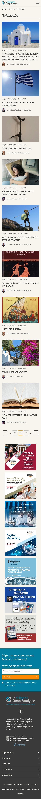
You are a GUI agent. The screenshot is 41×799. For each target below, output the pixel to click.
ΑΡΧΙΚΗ (4, 9)
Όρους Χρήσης (10, 685)
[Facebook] (20, 711)
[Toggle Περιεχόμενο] (38, 752)
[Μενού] (37, 3)
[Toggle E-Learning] (38, 775)
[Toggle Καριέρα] (38, 758)
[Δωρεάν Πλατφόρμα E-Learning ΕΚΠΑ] (20, 514)
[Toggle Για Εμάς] (38, 764)
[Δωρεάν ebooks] (20, 600)
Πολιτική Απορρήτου (23, 682)
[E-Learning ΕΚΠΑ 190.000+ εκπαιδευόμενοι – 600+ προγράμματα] (20, 457)
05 (15, 433)
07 (27, 433)
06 (21, 433)
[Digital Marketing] (20, 543)
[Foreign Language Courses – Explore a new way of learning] (20, 571)
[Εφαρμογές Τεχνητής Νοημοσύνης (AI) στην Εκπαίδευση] (20, 485)
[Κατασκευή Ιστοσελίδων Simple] (20, 794)
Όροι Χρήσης (6, 789)
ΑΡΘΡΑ (11, 9)
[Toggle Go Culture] (38, 769)
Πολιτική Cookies (18, 789)
